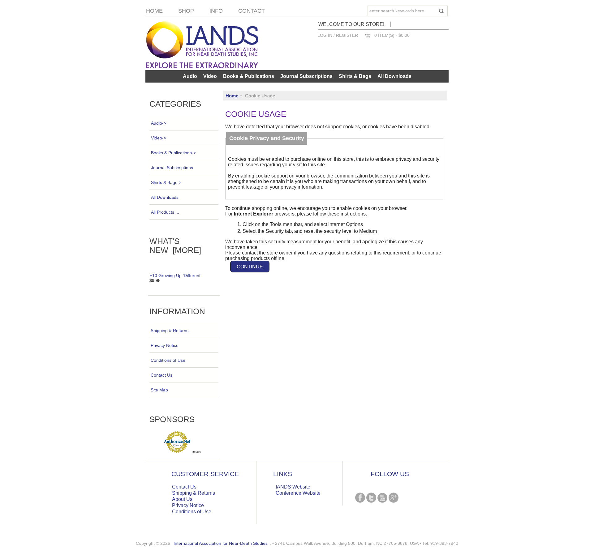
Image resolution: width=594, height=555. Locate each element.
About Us (182, 499)
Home (154, 11)
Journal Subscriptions (306, 76)
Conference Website (298, 493)
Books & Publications (248, 76)
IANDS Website (293, 486)
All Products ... (165, 212)
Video (210, 76)
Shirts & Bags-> (166, 182)
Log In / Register (337, 35)
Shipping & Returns (169, 330)
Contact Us (161, 375)
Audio (190, 76)
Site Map (159, 389)
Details (196, 452)
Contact (251, 11)
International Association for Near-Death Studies (221, 543)
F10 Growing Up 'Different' (175, 275)
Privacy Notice (165, 345)
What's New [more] (175, 245)
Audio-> (158, 123)
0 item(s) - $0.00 (392, 35)
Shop (186, 11)
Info (216, 11)
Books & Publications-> (173, 152)
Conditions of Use (168, 360)
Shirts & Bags (355, 76)
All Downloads (394, 76)
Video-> (158, 137)
